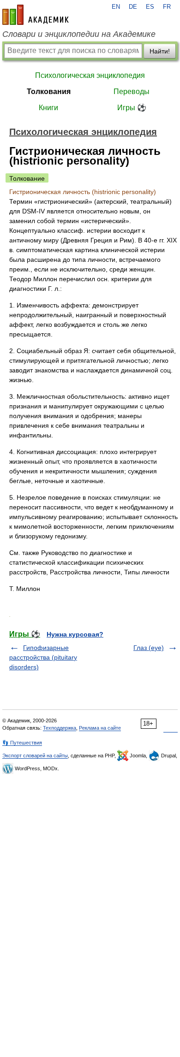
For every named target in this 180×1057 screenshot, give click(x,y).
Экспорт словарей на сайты (35, 755)
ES (150, 7)
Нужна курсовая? (75, 634)
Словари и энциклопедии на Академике (79, 34)
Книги (48, 108)
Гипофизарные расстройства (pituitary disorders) (43, 657)
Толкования (49, 91)
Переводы (132, 91)
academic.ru (35, 15)
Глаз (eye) (148, 647)
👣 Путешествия (22, 742)
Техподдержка (59, 728)
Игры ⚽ (131, 108)
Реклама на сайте (100, 728)
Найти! (160, 51)
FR (167, 7)
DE (133, 7)
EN (116, 7)
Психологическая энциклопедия (90, 75)
